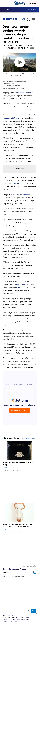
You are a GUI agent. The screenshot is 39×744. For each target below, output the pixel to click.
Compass (20, 287)
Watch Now (33, 3)
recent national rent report (20, 194)
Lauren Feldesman (21, 284)
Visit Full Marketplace (29, 438)
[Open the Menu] (4, 3)
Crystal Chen (17, 183)
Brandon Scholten (24, 92)
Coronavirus (10, 19)
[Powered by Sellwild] (33, 566)
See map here (9, 615)
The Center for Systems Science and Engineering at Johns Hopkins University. (16, 619)
